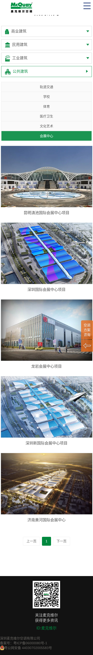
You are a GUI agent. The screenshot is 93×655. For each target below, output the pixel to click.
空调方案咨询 (87, 330)
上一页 (31, 541)
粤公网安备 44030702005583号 (28, 648)
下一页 (62, 541)
